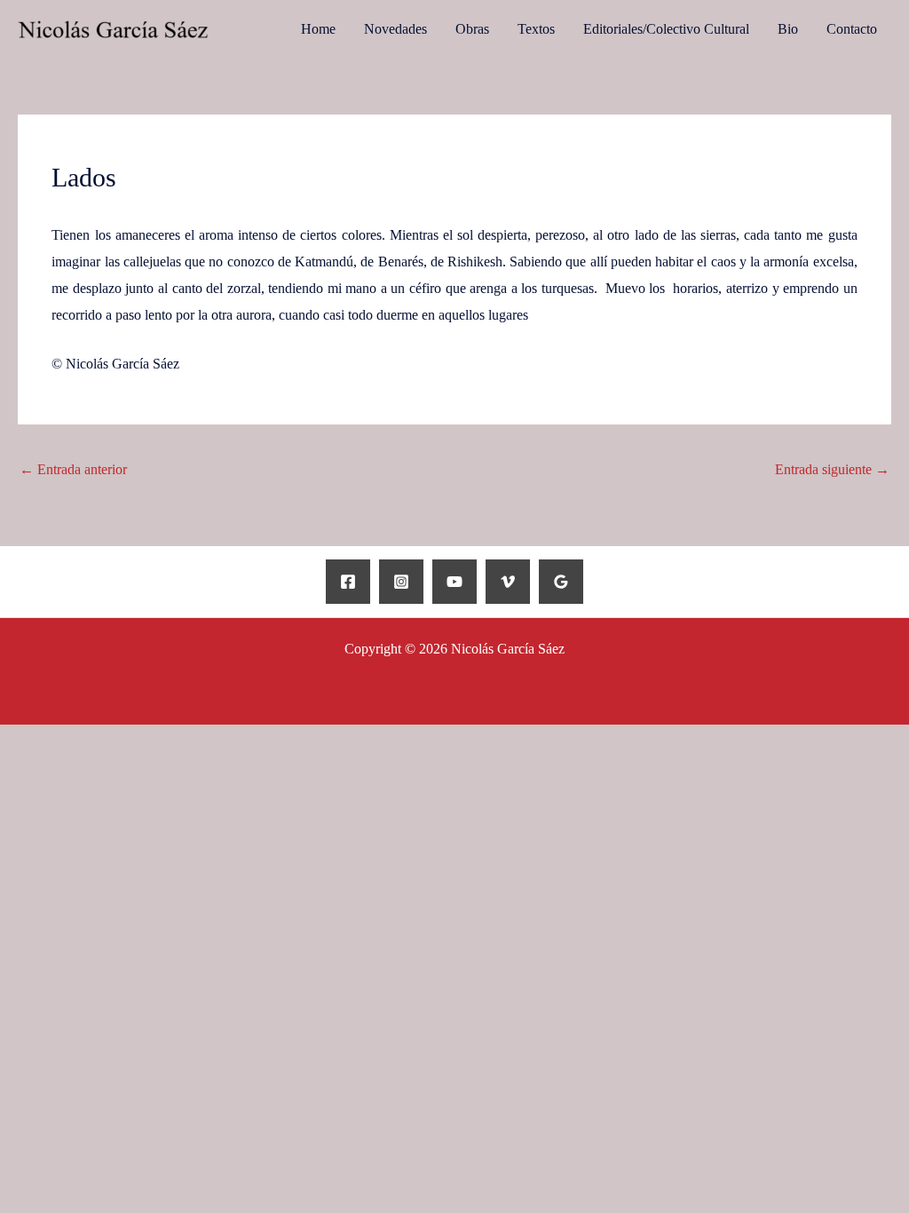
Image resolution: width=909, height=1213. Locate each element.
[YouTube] (454, 581)
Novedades (395, 28)
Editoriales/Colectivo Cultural (666, 28)
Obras (472, 28)
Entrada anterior (73, 469)
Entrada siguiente (832, 469)
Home (318, 28)
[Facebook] (348, 581)
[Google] (561, 581)
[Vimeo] (508, 581)
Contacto (851, 28)
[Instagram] (401, 581)
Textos (536, 28)
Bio (788, 28)
